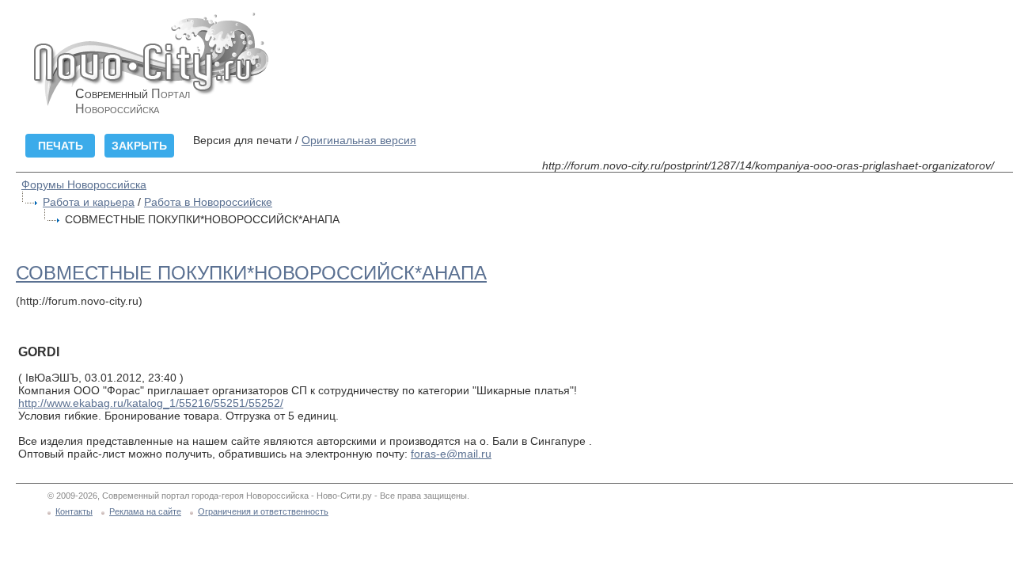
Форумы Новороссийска (83, 184)
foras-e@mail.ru (451, 453)
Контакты (74, 511)
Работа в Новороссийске (208, 202)
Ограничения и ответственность (263, 511)
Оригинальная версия (359, 140)
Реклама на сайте (145, 511)
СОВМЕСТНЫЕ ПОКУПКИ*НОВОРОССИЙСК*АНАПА (251, 272)
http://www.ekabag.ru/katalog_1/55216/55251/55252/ (150, 403)
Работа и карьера (89, 202)
